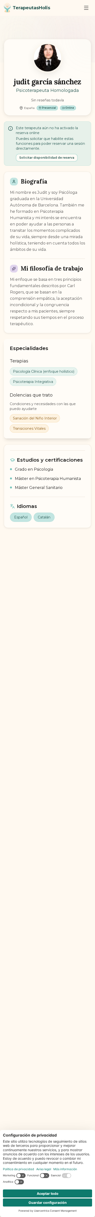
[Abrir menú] (86, 8)
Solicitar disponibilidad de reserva (46, 157)
